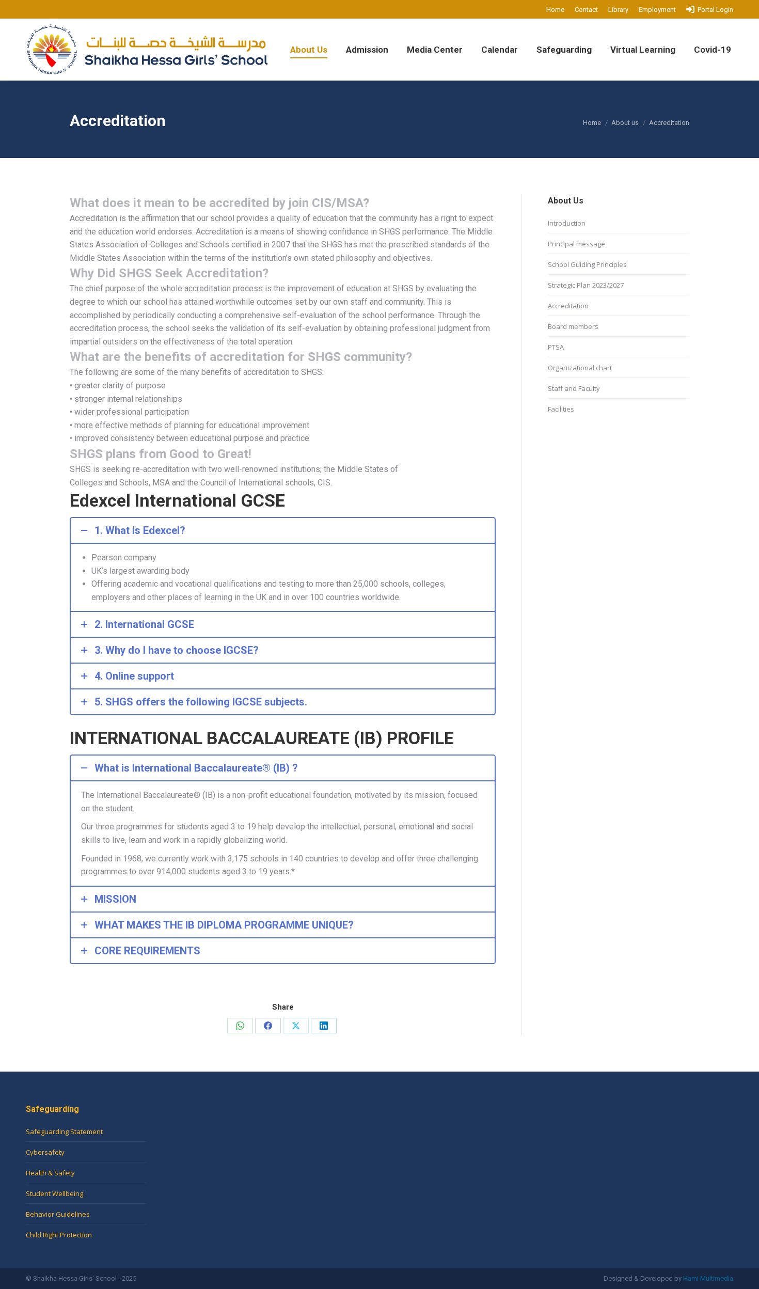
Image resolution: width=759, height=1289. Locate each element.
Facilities (561, 409)
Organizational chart (580, 367)
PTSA (556, 347)
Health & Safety (50, 1172)
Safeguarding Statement (64, 1131)
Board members (573, 326)
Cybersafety (45, 1152)
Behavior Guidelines (58, 1214)
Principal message (576, 243)
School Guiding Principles (587, 264)
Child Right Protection (59, 1234)
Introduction (567, 223)
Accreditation (568, 305)
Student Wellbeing (54, 1193)
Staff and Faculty (574, 388)
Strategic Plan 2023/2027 (586, 285)
